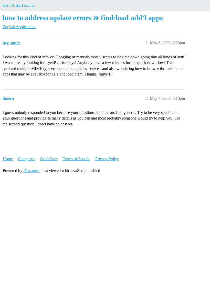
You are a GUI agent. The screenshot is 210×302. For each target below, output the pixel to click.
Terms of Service (76, 159)
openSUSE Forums (18, 5)
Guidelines (49, 159)
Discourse (31, 170)
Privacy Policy (107, 159)
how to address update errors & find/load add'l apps (83, 18)
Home (8, 159)
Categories (26, 159)
